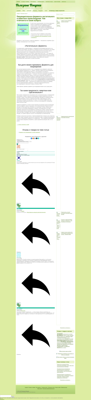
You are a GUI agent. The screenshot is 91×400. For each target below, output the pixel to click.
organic (60, 334)
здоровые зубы (69, 336)
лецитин (58, 341)
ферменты (59, 347)
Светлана (23, 310)
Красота (35, 10)
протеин (59, 345)
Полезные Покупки (28, 5)
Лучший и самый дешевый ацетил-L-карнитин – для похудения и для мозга (66, 220)
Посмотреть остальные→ (65, 327)
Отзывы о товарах (25, 1)
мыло (63, 342)
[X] (36, 138)
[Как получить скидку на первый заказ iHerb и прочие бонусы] (65, 358)
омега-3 (66, 342)
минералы (70, 341)
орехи (69, 342)
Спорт (46, 10)
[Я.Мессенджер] (38, 138)
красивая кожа (61, 340)
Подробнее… (2, 399)
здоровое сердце (62, 336)
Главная (18, 1)
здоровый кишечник (62, 337)
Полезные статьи (49, 1)
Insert (13, 396)
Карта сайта (39, 388)
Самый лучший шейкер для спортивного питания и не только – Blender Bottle (67, 233)
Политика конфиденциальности (48, 388)
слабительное (64, 345)
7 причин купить (40, 1)
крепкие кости (69, 340)
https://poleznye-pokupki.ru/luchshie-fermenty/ (36, 212)
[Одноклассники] (33, 138)
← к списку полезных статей (23, 124)
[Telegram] (35, 138)
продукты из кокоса (68, 344)
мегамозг (64, 341)
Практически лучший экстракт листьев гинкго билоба (66, 213)
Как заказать (33, 1)
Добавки (19, 10)
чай (62, 347)
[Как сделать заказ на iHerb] (65, 351)
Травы (23, 10)
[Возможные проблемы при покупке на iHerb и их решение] (65, 354)
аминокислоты (66, 334)
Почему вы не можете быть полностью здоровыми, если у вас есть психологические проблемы (65, 365)
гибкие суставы (66, 335)
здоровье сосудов (68, 339)
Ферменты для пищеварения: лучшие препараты (29, 132)
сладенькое (60, 346)
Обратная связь (64, 387)
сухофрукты (67, 346)
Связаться (64, 1)
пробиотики (59, 344)
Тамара (22, 211)
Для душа (29, 10)
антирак (70, 334)
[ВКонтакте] (31, 138)
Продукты (40, 10)
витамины (60, 335)
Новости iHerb (57, 1)
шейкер (65, 347)
